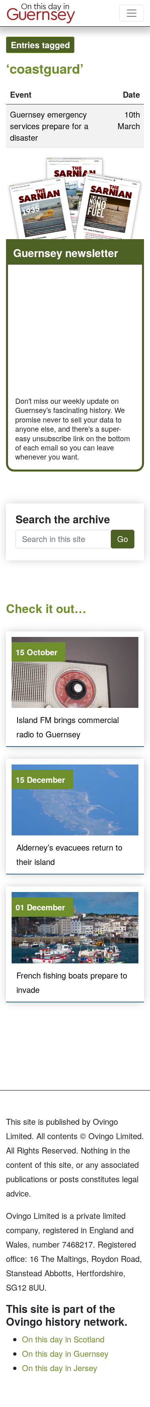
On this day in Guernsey (65, 1353)
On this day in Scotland (63, 1339)
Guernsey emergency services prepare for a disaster (49, 125)
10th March (129, 120)
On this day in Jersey (59, 1368)
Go (122, 538)
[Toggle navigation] (131, 13)
